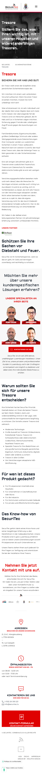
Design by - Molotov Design (29, 759)
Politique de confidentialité (12, 761)
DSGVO (26, 756)
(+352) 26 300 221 (11, 701)
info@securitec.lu (12, 704)
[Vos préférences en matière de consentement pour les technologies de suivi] (4, 770)
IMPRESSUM (35, 756)
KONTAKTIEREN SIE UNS (23, 349)
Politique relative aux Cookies (13, 768)
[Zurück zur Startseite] (12, 6)
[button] (36, 6)
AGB (20, 756)
